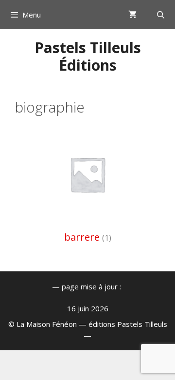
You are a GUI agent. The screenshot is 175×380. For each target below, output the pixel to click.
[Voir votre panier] (132, 14)
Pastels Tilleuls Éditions (88, 56)
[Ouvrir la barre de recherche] (160, 14)
